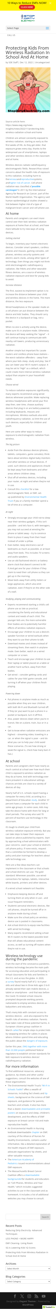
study (34, 800)
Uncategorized (42, 62)
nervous (13, 179)
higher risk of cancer (20, 182)
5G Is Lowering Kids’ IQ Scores (21, 1247)
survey (10, 981)
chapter (35, 1132)
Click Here (27, 7)
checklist (24, 489)
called (16, 1030)
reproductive (27, 179)
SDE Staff (13, 62)
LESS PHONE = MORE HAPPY (20, 1238)
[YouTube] (43, 1296)
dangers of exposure (37, 1040)
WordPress (28, 1304)
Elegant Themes (27, 1301)
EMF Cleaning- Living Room (19, 1243)
